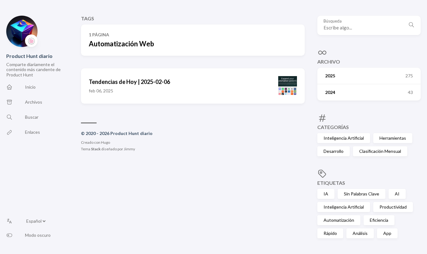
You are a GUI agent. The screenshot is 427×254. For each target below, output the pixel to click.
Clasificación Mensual (380, 151)
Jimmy (129, 149)
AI (397, 193)
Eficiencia (379, 220)
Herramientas (392, 138)
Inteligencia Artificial (344, 138)
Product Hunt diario (29, 56)
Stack (96, 149)
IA (326, 193)
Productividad (393, 207)
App (387, 233)
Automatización (339, 220)
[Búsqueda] (411, 25)
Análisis (360, 233)
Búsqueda (333, 21)
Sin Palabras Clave (361, 193)
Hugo (105, 142)
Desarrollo (334, 151)
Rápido (330, 233)
